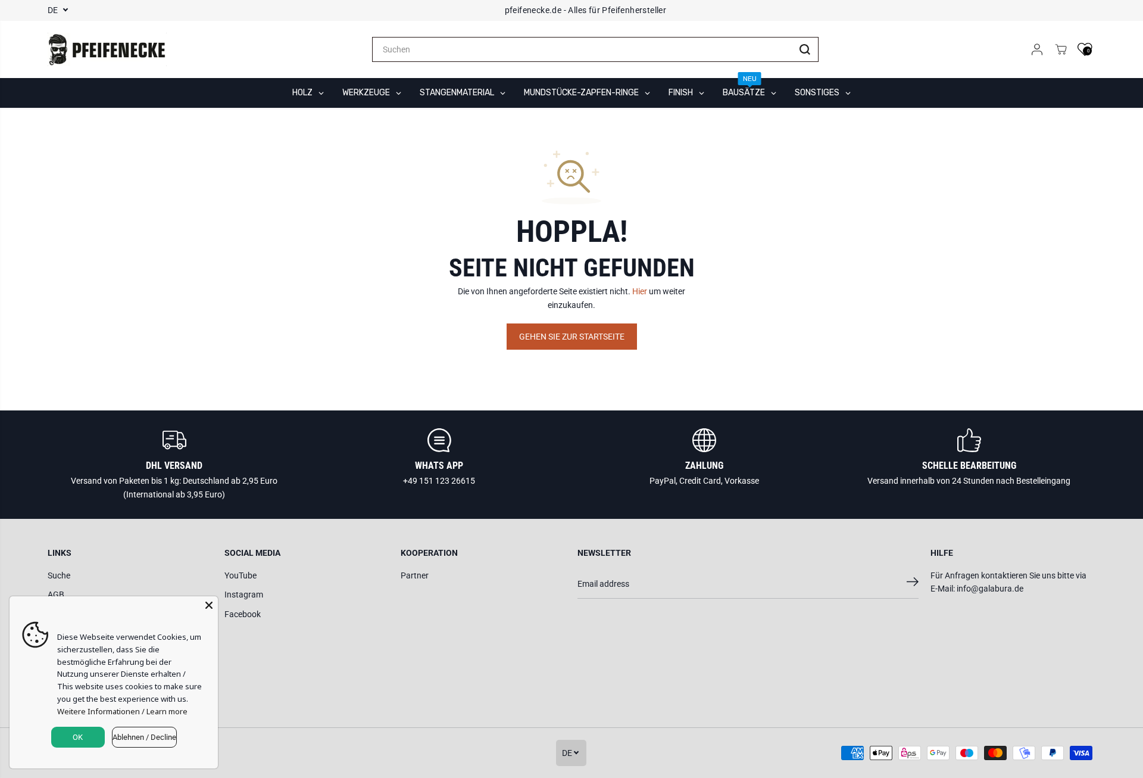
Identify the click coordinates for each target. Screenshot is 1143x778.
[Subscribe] (913, 584)
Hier (639, 291)
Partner (415, 575)
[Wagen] (1061, 49)
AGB (56, 594)
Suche (59, 575)
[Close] (209, 605)
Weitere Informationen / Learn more (122, 711)
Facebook (242, 614)
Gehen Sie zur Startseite (571, 336)
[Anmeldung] (1037, 49)
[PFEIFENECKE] (107, 49)
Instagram (243, 594)
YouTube (240, 575)
